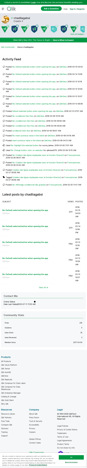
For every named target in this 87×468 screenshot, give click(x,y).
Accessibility (34, 425)
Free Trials (5, 421)
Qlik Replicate (6, 379)
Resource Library (8, 414)
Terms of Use (62, 437)
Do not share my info (66, 448)
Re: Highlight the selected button (25, 145)
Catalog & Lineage (8, 396)
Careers (32, 432)
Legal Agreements (64, 440)
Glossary (4, 428)
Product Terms (63, 444)
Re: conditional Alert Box (23, 116)
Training (4, 432)
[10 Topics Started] (64, 29)
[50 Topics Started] (15, 29)
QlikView (62, 67)
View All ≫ (43, 287)
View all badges (77, 34)
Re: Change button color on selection (27, 150)
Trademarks (62, 433)
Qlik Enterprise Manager (11, 393)
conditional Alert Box (21, 131)
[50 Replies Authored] (25, 29)
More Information (71, 462)
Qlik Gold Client (7, 400)
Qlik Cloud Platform (9, 365)
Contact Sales (35, 443)
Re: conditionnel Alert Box (23, 121)
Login (33, 2)
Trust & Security (35, 421)
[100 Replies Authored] (5, 29)
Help (65, 9)
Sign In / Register (77, 9)
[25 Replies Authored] (45, 29)
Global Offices (35, 439)
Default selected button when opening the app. (32, 111)
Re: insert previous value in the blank (28, 135)
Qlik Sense (5, 368)
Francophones (73, 155)
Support (4, 436)
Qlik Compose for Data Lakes (13, 383)
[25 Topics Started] (35, 29)
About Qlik (33, 414)
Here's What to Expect (63, 40)
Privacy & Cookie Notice (67, 429)
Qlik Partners (6, 417)
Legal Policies (62, 426)
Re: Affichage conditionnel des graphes (29, 185)
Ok (71, 457)
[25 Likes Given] (54, 29)
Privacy (32, 428)
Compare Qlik (6, 425)
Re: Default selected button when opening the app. (34, 67)
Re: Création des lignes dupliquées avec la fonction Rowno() (38, 155)
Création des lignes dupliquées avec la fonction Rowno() (36, 170)
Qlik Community (8, 47)
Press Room (34, 417)
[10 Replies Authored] (74, 29)
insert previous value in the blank (26, 140)
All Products (6, 361)
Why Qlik (4, 404)
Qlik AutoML (6, 372)
